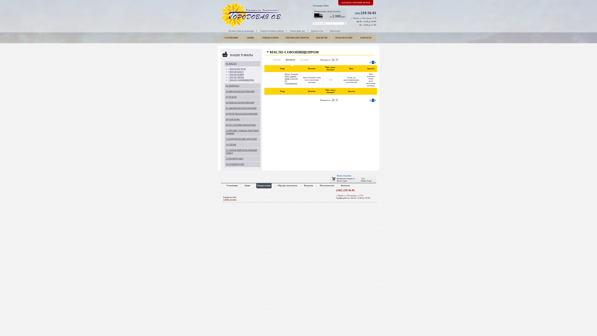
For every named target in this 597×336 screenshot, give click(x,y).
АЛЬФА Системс (229, 199)
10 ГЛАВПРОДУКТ (235, 164)
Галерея (304, 59)
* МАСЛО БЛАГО (236, 72)
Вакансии (321, 38)
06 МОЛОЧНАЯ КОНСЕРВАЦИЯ (241, 114)
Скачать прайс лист (297, 31)
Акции (250, 38)
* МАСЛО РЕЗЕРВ (236, 74)
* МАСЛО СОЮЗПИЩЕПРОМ (241, 80)
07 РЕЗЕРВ (231, 97)
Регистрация (318, 6)
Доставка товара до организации (241, 31)
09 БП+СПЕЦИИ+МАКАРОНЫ (241, 125)
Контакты (366, 38)
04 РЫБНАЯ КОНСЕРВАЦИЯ (240, 103)
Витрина (290, 59)
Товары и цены (270, 38)
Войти (326, 6)
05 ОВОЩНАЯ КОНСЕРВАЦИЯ (241, 108)
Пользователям (343, 38)
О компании (231, 38)
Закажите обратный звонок (355, 3)
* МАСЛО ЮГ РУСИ (237, 69)
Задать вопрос (335, 31)
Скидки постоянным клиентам (272, 31)
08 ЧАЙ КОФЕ (233, 119)
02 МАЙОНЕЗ (232, 86)
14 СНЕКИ (231, 145)
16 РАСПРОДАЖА (234, 159)
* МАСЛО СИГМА (236, 77)
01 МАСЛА (231, 64)
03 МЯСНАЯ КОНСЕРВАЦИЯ (240, 91)
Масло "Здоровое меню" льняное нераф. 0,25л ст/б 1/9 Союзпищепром (291, 78)
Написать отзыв (317, 31)
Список (277, 59)
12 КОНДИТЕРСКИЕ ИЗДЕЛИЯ (241, 139)
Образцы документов (297, 38)
